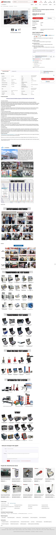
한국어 (35, 529)
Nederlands (29, 529)
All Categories (4, 4)
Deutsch (26, 529)
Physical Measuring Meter (11, 517)
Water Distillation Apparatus (47, 521)
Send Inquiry (38, 18)
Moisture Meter (4, 517)
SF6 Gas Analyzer (3, 508)
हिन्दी (39, 529)
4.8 (44, 72)
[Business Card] (53, 75)
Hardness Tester (18, 517)
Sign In (34, 67)
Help (40, 4)
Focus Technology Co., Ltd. (22, 531)
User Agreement (33, 531)
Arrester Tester (30, 508)
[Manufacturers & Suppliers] (5, 2)
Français (17, 529)
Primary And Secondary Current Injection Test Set (7, 506)
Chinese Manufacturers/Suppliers (18, 528)
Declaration (37, 531)
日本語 (37, 529)
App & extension (45, 4)
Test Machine (15, 6)
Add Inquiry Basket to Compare (16, 32)
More (1, 525)
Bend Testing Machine (26, 517)
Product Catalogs (13, 503)
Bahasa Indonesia (52, 529)
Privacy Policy (41, 531)
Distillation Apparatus (23, 523)
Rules (54, 4)
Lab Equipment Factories (5, 521)
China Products (11, 528)
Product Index (43, 528)
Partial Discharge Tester (45, 506)
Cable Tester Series (17, 508)
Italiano (24, 529)
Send (8, 460)
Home (1, 6)
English (7, 529)
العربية (32, 529)
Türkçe (45, 529)
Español (10, 529)
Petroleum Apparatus (39, 521)
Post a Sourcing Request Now (26, 460)
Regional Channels (38, 528)
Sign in (54, 2)
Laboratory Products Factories (25, 521)
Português (13, 529)
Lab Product (32, 521)
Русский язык (20, 529)
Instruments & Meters (5, 6)
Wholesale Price (29, 528)
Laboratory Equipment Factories (14, 521)
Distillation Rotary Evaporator (14, 523)
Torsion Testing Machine (42, 517)
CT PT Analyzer (30, 506)
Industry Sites (33, 528)
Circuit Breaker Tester (17, 506)
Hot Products (6, 528)
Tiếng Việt (48, 529)
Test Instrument (11, 6)
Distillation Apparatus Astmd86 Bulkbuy (33, 523)
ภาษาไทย (42, 529)
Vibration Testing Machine (33, 517)
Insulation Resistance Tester (45, 508)
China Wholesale (24, 528)
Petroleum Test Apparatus (5, 523)
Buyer (36, 4)
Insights (50, 528)
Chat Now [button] (50, 18)
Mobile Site (47, 528)
